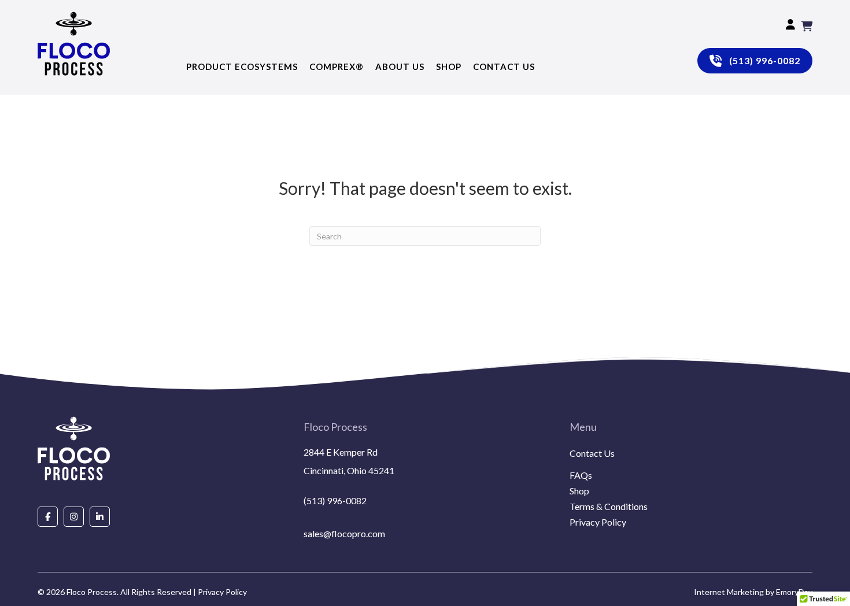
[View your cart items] (806, 26)
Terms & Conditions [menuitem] (609, 507)
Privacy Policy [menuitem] (598, 522)
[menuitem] (691, 467)
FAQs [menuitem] (581, 476)
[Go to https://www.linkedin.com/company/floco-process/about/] (100, 516)
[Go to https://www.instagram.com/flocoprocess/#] (74, 516)
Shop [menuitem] (579, 491)
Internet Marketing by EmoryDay (753, 592)
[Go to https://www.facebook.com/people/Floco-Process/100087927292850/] (48, 516)
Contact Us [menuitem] (592, 454)
